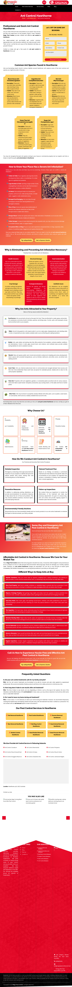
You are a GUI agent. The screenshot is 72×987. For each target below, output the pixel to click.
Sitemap (24, 852)
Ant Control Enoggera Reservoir (13, 756)
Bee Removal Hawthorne (15, 724)
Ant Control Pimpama (54, 747)
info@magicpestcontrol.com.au (61, 966)
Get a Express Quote (43, 240)
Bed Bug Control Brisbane (44, 854)
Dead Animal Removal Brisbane (43, 851)
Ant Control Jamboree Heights (56, 756)
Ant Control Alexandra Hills (34, 756)
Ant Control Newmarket (33, 747)
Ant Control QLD (31, 18)
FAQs (49, 6)
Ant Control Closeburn (11, 747)
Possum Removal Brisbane (42, 848)
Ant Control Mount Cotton (55, 752)
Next (68, 818)
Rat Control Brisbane (43, 858)
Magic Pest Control (18, 984)
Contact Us (18, 10)
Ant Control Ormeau (32, 752)
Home (16, 6)
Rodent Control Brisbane (44, 856)
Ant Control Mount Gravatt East (13, 752)
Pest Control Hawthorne (36, 715)
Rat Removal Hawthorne (15, 715)
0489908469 (61, 2)
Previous (4, 818)
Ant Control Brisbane (43, 860)
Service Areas (40, 6)
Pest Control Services (27, 6)
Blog (55, 6)
